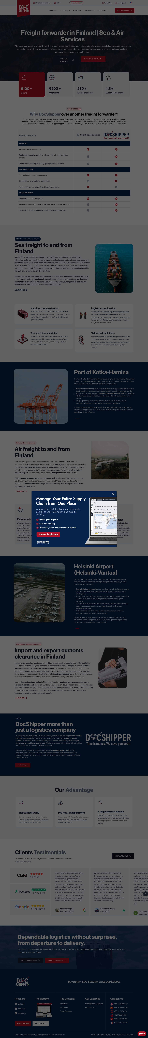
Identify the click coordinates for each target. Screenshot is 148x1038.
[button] (113, 494)
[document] (74, 519)
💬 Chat (142, 1034)
